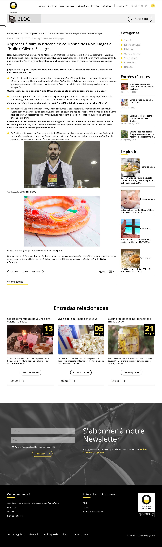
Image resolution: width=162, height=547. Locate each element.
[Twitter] (132, 6)
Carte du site (80, 534)
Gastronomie (132, 53)
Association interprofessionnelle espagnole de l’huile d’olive (33, 503)
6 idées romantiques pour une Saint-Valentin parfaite (141, 86)
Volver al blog (141, 18)
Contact (10, 511)
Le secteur (12, 507)
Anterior (14, 271)
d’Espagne (64, 58)
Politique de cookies (56, 534)
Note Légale (15, 534)
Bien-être (52, 6)
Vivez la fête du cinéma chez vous (141, 101)
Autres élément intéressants (100, 494)
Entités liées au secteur (93, 511)
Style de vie (130, 58)
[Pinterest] (146, 6)
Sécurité (33, 534)
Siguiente (36, 271)
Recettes (95, 6)
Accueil (42, 6)
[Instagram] (135, 6)
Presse (86, 507)
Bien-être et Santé (15, 516)
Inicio (9, 33)
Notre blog (106, 6)
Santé (127, 40)
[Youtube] (142, 6)
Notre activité (83, 6)
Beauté (128, 67)
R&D (85, 503)
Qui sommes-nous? (18, 494)
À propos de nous (66, 6)
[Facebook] (139, 6)
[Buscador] (153, 5)
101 (105, 271)
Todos (25, 271)
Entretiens (130, 62)
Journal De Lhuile (21, 33)
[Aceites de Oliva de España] (13, 7)
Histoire (129, 49)
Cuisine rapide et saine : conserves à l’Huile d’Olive (141, 118)
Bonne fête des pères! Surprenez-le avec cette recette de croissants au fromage (142, 134)
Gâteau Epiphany (28, 191)
